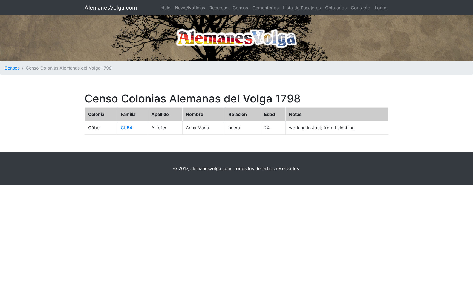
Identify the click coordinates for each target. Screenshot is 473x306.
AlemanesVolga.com (111, 7)
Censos (240, 7)
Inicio (165, 7)
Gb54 (126, 127)
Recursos (218, 7)
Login (380, 7)
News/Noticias (190, 7)
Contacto (360, 7)
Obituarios (336, 7)
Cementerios (265, 7)
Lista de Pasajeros (302, 7)
